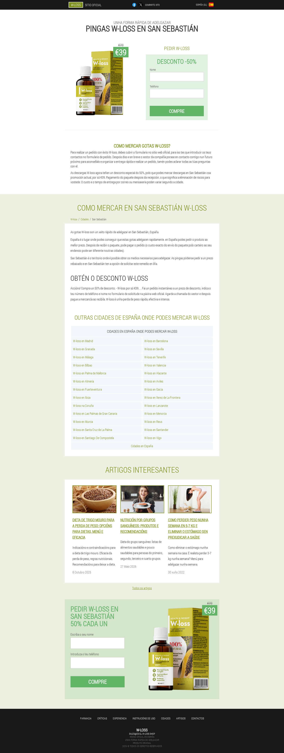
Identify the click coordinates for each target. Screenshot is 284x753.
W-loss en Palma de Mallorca (89, 373)
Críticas (102, 718)
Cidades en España (142, 446)
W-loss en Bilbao (82, 365)
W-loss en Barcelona (156, 341)
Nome (153, 69)
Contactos (197, 718)
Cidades (165, 718)
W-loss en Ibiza (81, 397)
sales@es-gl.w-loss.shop (142, 733)
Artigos (180, 718)
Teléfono (154, 86)
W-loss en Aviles (153, 381)
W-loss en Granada (84, 349)
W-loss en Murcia (83, 422)
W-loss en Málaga (83, 357)
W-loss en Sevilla (154, 349)
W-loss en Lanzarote (156, 406)
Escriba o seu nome (82, 634)
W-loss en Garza (153, 389)
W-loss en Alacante (155, 373)
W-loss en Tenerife (155, 357)
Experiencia (120, 718)
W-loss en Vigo (153, 438)
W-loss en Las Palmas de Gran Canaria (95, 413)
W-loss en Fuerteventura (87, 389)
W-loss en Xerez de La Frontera (162, 397)
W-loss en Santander (156, 430)
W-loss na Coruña (83, 406)
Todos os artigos (142, 588)
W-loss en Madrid (83, 341)
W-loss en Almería (83, 381)
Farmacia (86, 718)
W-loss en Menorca (155, 413)
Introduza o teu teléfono (85, 654)
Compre (177, 111)
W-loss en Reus (153, 422)
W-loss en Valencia (155, 365)
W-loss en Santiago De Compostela (93, 438)
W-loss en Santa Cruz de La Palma (92, 430)
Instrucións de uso (144, 718)
